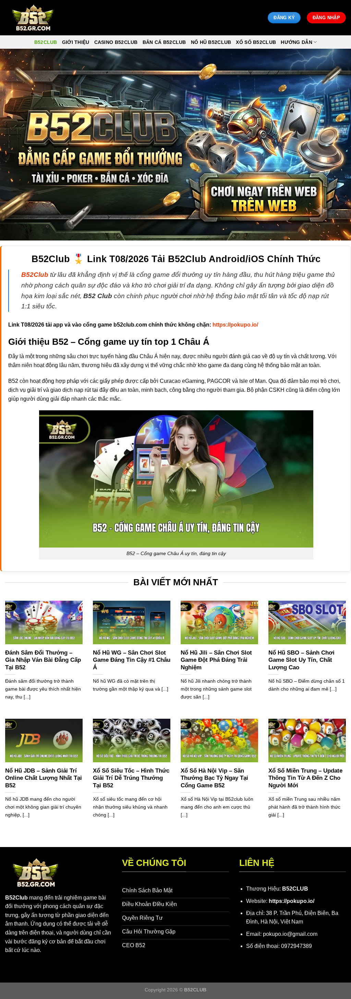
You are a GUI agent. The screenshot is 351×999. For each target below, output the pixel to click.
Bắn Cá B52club (164, 42)
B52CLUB (295, 889)
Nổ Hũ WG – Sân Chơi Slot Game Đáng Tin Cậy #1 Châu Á (131, 660)
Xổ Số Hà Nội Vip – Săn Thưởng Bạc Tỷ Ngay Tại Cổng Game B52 (214, 778)
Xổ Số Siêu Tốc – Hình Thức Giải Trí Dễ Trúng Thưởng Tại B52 (131, 778)
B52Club (16, 898)
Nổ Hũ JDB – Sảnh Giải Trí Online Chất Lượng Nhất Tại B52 (43, 778)
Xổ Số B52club (256, 42)
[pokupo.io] (32, 18)
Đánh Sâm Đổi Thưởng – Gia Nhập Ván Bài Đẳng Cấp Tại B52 (43, 660)
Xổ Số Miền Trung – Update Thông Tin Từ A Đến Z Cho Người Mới (305, 778)
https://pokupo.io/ (291, 901)
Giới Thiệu (75, 42)
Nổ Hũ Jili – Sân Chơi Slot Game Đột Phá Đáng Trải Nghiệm (216, 660)
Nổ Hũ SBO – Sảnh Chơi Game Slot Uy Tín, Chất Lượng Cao (301, 660)
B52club (45, 42)
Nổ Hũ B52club (211, 42)
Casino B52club (116, 42)
